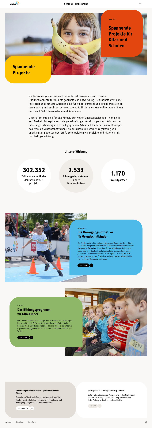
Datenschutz (19, 422)
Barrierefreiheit (32, 422)
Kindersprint (81, 4)
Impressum (8, 422)
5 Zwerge (68, 4)
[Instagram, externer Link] (146, 422)
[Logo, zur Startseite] (13, 3)
